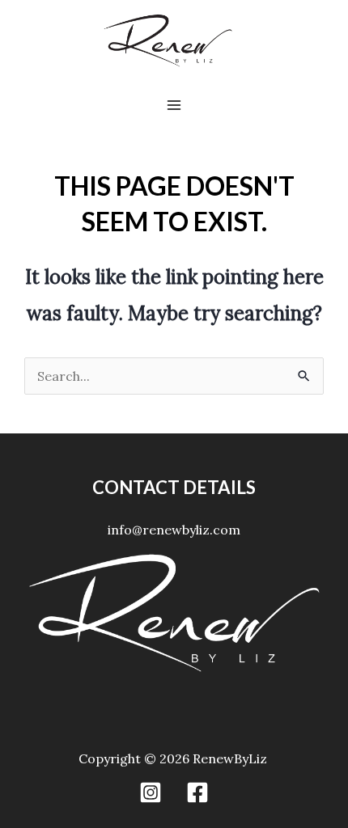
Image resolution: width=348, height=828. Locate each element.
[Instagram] (150, 792)
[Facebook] (197, 792)
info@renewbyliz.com (174, 530)
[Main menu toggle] (174, 105)
